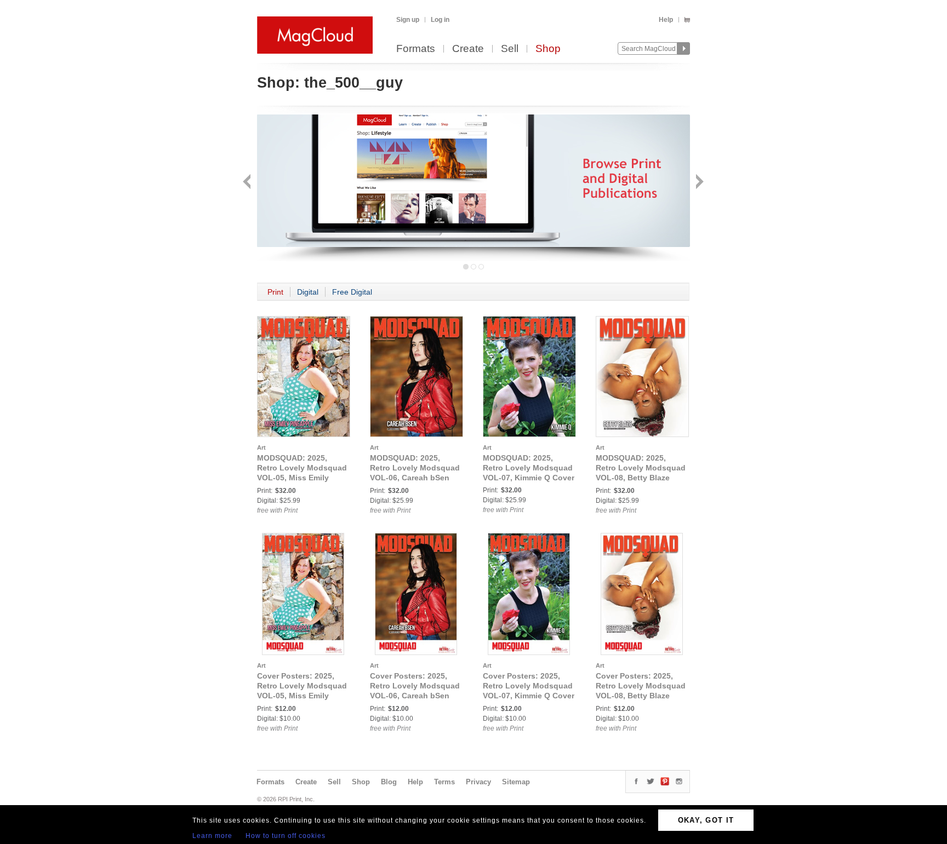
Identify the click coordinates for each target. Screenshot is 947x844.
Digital (307, 292)
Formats (415, 49)
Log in (440, 20)
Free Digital (352, 292)
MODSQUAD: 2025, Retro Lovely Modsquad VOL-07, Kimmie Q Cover (528, 467)
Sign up (407, 20)
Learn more (212, 836)
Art (261, 447)
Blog (389, 782)
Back (248, 182)
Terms (444, 782)
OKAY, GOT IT (706, 820)
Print (275, 292)
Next (698, 182)
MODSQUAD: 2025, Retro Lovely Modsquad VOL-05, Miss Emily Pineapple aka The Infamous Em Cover (302, 477)
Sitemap (516, 782)
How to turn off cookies (286, 836)
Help (666, 20)
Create (468, 49)
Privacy (478, 782)
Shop (548, 49)
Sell (509, 49)
